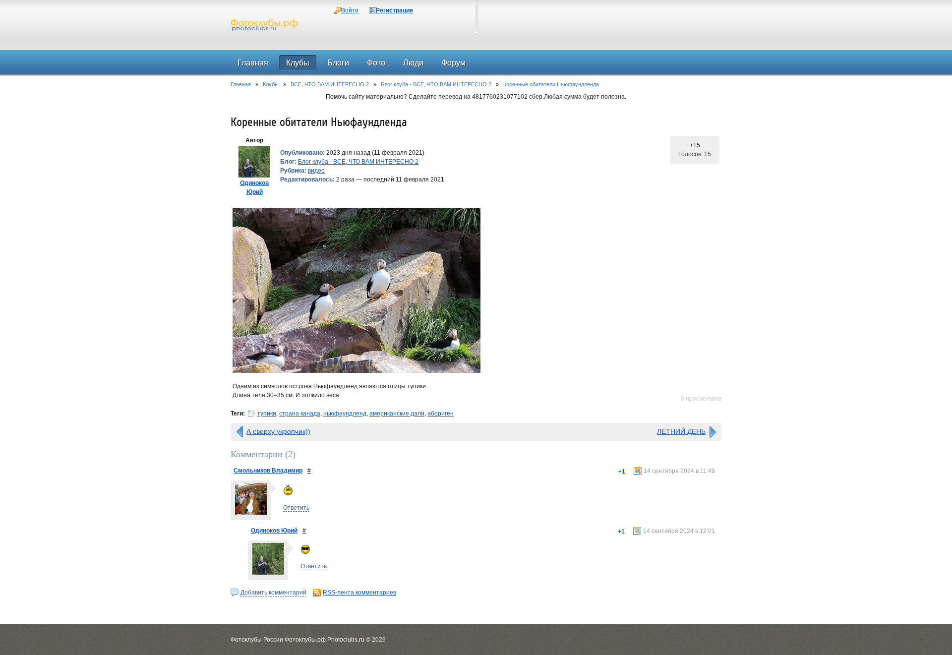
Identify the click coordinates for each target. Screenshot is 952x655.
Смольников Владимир (268, 470)
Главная (241, 84)
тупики (266, 413)
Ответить (296, 507)
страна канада (299, 413)
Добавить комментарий (273, 592)
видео (316, 170)
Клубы (271, 84)
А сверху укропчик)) (278, 431)
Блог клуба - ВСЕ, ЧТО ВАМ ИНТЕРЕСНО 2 (436, 84)
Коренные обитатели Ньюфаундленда (551, 84)
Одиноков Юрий (274, 530)
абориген (440, 413)
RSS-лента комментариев (359, 592)
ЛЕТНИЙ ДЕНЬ (681, 431)
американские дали (396, 413)
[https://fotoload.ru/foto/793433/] (476, 290)
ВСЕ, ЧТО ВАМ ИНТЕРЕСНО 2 (330, 84)
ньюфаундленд (344, 413)
